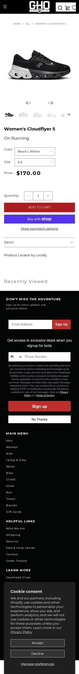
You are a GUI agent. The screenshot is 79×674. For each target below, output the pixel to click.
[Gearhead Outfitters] (39, 7)
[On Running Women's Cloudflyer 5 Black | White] (39, 61)
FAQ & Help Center (20, 547)
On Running (16, 138)
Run (9, 492)
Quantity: (11, 195)
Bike (9, 473)
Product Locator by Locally (25, 255)
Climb (11, 479)
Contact (12, 554)
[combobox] (16, 356)
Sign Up (61, 324)
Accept (37, 643)
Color (8, 149)
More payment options (39, 229)
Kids (9, 453)
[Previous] (28, 103)
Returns (12, 541)
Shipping (13, 534)
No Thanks (39, 419)
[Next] (51, 103)
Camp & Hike (16, 460)
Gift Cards (13, 511)
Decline (37, 654)
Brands (11, 505)
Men (9, 440)
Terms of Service (45, 395)
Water (10, 466)
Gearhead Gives (18, 577)
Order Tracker (16, 560)
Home (16, 24)
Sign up (39, 406)
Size (7, 162)
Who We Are (15, 528)
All (28, 24)
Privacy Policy (21, 632)
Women (12, 447)
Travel (10, 498)
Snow (10, 485)
